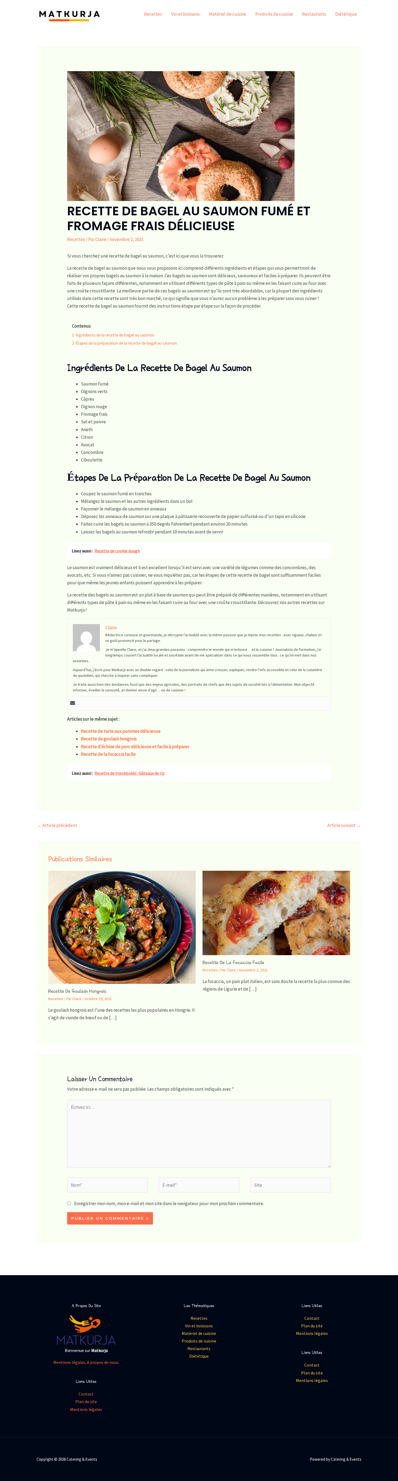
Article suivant (344, 825)
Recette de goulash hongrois (109, 739)
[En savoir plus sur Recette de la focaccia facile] (276, 912)
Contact (86, 1394)
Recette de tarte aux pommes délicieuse (121, 731)
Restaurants (314, 14)
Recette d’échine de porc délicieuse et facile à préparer (135, 747)
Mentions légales (69, 1362)
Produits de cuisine (274, 14)
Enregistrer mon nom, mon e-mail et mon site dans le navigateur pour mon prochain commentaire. (169, 1203)
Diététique (346, 14)
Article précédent (57, 825)
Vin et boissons (185, 14)
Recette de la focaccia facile (108, 754)
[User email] (72, 703)
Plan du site (86, 1401)
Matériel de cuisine (227, 14)
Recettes (153, 14)
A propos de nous (102, 1362)
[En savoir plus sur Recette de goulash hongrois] (122, 927)
